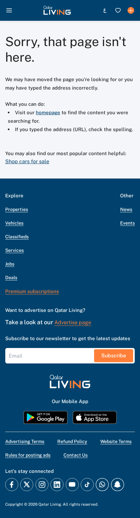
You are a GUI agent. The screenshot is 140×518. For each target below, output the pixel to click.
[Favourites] (117, 10)
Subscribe (113, 355)
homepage (48, 112)
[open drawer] (9, 10)
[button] (57, 10)
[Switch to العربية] (104, 10)
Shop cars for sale (27, 161)
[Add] (130, 10)
